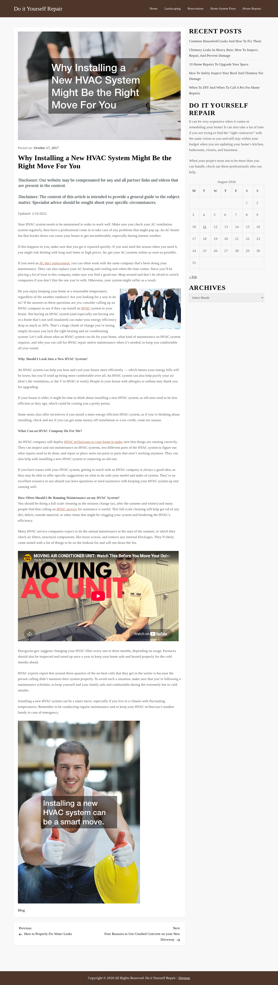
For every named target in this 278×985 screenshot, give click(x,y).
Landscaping (172, 8)
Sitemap (184, 978)
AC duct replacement (54, 263)
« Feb (193, 277)
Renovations (196, 8)
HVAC (85, 308)
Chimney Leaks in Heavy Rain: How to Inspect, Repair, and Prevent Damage (223, 53)
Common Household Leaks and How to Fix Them (225, 41)
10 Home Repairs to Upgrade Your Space (218, 64)
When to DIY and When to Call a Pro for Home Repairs (224, 90)
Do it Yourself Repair (38, 8)
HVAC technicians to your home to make (93, 442)
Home (154, 8)
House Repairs (252, 8)
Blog (21, 910)
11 (204, 227)
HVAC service (67, 509)
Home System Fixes (223, 8)
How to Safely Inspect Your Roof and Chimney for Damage (226, 76)
